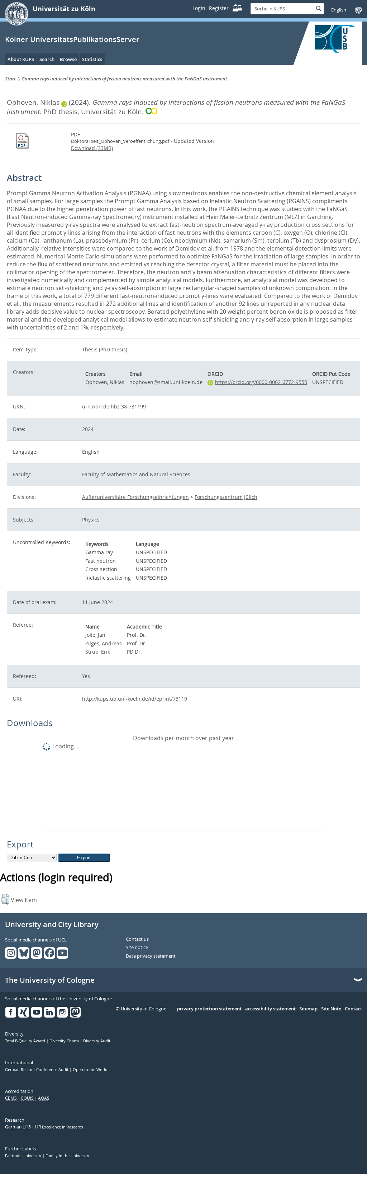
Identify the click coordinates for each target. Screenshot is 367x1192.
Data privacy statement (151, 956)
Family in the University (67, 1155)
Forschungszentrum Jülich (226, 497)
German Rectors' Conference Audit (37, 1069)
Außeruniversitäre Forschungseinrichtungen (135, 497)
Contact (353, 1009)
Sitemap (308, 1009)
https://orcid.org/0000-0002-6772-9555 (261, 382)
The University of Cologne (50, 980)
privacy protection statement (209, 1009)
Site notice (137, 947)
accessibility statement (270, 1009)
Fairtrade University (23, 1155)
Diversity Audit (96, 1040)
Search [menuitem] (46, 59)
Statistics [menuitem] (92, 59)
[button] (5, 899)
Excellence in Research (59, 1127)
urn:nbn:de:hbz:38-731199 (114, 406)
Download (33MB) (92, 148)
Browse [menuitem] (68, 59)
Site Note (331, 1009)
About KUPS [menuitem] (21, 59)
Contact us (137, 939)
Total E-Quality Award (25, 1040)
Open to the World (90, 1069)
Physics (91, 519)
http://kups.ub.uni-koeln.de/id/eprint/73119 (134, 698)
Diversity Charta (64, 1040)
